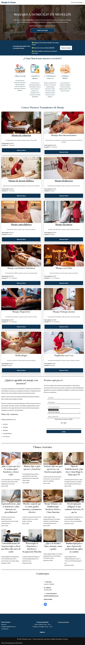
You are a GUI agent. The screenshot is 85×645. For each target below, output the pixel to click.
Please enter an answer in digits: (64, 419)
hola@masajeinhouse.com (51, 595)
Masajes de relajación (21, 135)
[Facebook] (45, 604)
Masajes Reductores (64, 180)
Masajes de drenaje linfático (21, 180)
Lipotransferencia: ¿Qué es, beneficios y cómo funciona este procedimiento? (10, 508)
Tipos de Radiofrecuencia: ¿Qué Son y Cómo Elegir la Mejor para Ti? (74, 470)
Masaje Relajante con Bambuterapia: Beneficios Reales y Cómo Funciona (53, 508)
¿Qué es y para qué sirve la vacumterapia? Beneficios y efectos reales (10, 470)
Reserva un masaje (42, 30)
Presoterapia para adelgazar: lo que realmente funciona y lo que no (74, 508)
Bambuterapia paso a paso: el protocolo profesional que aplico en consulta (74, 547)
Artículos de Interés (63, 622)
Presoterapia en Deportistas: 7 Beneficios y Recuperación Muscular (32, 547)
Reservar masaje (66, 48)
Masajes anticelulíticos (21, 224)
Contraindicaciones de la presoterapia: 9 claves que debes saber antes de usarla (11, 547)
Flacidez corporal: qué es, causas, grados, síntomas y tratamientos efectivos (32, 508)
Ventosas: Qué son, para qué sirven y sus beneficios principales (53, 469)
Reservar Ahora (21, 150)
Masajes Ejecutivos (63, 224)
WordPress (19, 643)
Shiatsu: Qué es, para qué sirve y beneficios (32, 467)
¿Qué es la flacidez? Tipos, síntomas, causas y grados (53, 546)
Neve (2, 643)
